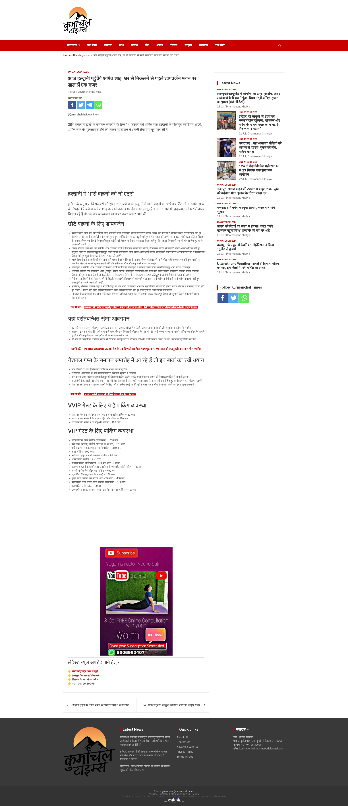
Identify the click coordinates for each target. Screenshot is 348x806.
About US (182, 737)
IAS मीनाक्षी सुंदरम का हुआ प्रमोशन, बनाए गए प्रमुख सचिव (171, 705)
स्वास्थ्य (134, 45)
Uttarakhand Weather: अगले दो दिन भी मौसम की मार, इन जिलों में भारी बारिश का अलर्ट (248, 266)
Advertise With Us (187, 747)
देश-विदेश (92, 45)
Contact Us (183, 742)
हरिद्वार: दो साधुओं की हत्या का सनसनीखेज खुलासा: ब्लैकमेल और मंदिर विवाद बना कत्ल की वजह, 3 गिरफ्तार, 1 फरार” (259, 122)
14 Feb (72, 91)
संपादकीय (203, 45)
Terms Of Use (185, 756)
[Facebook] (72, 105)
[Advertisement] (136, 161)
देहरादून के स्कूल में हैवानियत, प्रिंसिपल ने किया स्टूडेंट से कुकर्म (245, 247)
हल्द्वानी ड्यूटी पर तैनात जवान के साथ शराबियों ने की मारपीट (100, 705)
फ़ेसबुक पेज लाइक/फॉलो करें (86, 675)
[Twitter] (81, 105)
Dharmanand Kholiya (90, 91)
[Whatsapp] (98, 105)
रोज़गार (173, 45)
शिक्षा (121, 45)
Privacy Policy (185, 751)
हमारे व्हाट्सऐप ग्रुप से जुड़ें (85, 671)
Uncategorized (78, 71)
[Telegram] (90, 105)
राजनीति (108, 45)
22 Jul (220, 106)
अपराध (159, 45)
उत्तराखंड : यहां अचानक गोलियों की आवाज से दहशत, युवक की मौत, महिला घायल (260, 147)
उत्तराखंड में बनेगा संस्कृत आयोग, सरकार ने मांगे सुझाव (246, 210)
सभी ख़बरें (220, 45)
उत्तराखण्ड (72, 45)
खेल (147, 45)
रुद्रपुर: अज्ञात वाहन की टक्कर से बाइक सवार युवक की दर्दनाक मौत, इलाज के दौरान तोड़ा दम (248, 191)
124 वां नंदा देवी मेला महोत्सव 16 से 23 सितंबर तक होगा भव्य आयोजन (259, 170)
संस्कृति (188, 45)
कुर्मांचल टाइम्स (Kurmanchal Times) (178, 791)
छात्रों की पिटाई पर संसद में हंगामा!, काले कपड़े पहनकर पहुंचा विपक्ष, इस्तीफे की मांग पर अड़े (245, 228)
